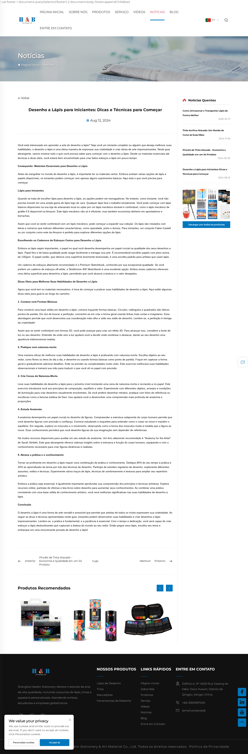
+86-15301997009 (193, 702)
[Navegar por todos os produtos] (206, 204)
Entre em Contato (56, 28)
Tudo (95, 561)
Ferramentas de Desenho (114, 700)
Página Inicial (52, 12)
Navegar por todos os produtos (206, 224)
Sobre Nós (78, 12)
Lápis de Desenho (109, 683)
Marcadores (105, 695)
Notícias (157, 12)
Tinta (100, 689)
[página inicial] (27, 20)
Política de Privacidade (209, 746)
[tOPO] (242, 722)
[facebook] (242, 692)
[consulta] (242, 362)
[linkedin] (242, 702)
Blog (174, 12)
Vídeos (139, 12)
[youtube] (242, 712)
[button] (160, 588)
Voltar (25, 98)
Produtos (101, 12)
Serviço (122, 12)
